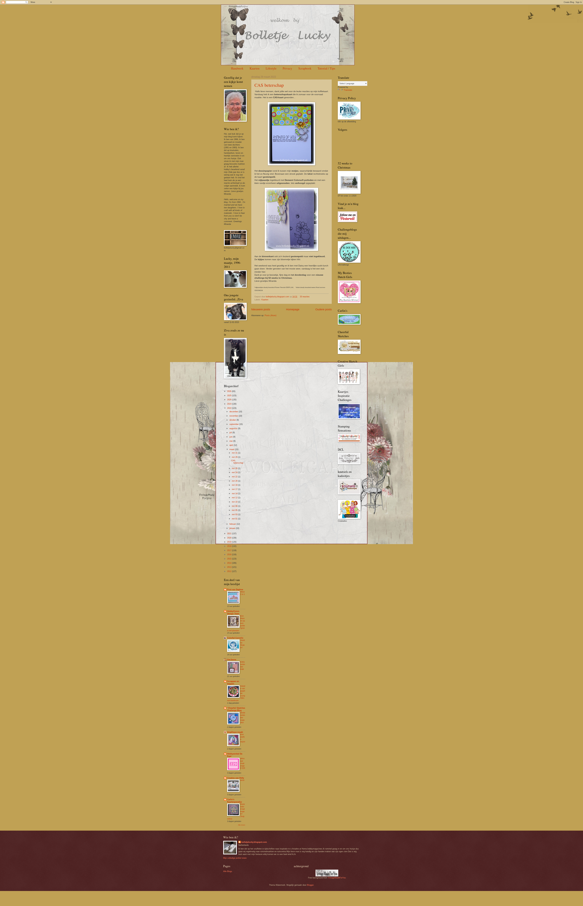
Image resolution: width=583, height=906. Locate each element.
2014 (229, 563)
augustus (233, 428)
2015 (229, 559)
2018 (229, 546)
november (234, 416)
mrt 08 (235, 506)
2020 (229, 538)
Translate (348, 90)
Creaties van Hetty (235, 778)
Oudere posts (323, 309)
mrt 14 (235, 493)
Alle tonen (241, 825)
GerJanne (231, 659)
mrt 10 (235, 502)
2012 (229, 571)
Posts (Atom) (270, 315)
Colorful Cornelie (235, 638)
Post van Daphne (235, 589)
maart (232, 449)
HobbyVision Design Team (233, 612)
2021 (229, 533)
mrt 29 (235, 457)
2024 (229, 399)
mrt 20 (235, 481)
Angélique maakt (235, 732)
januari (232, 528)
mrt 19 (235, 485)
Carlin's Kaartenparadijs (234, 800)
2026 (229, 391)
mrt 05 (235, 510)
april (231, 445)
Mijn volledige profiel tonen (235, 858)
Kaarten (254, 68)
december (234, 411)
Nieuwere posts (260, 309)
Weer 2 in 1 (242, 593)
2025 (229, 395)
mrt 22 (235, 477)
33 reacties (305, 296)
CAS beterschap (269, 85)
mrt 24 (235, 472)
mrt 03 (235, 514)
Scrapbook (304, 68)
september (234, 424)
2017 (229, 550)
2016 (229, 554)
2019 (229, 542)
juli (230, 432)
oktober (233, 420)
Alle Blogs (227, 871)
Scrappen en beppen (233, 682)
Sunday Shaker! (242, 644)
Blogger (310, 885)
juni (231, 437)
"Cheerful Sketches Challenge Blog (236, 709)
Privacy (287, 68)
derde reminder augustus (242, 718)
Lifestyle (271, 68)
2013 (229, 567)
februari (233, 524)
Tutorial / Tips (326, 68)
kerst (242, 780)
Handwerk (237, 68)
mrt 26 (235, 468)
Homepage (292, 309)
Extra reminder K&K (242, 665)
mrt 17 (235, 489)
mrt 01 (235, 519)
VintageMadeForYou (336, 878)
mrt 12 (235, 497)
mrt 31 (235, 453)
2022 (229, 408)
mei (231, 441)
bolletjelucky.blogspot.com (278, 296)
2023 (229, 404)
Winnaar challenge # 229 (242, 763)
